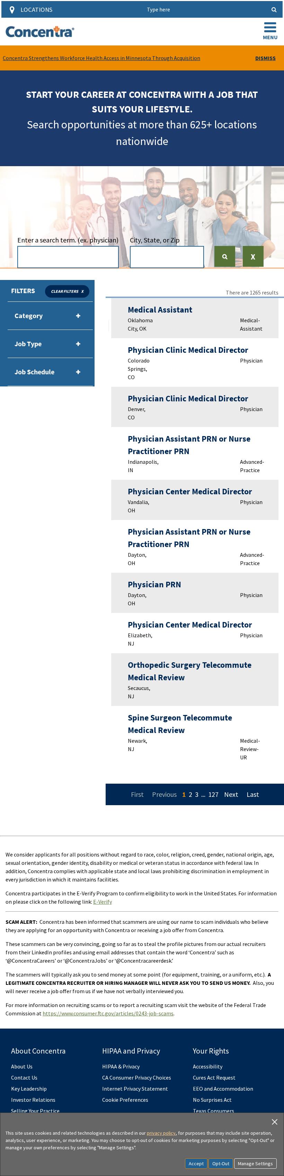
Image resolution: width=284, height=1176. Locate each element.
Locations (36, 10)
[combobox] (68, 257)
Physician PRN (154, 584)
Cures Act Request (214, 1077)
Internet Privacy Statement (135, 1088)
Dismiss (265, 57)
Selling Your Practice (35, 1110)
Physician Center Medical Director (190, 491)
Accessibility (207, 1066)
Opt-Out (220, 1163)
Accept (196, 1163)
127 (213, 794)
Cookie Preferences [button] (125, 1099)
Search (227, 256)
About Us (22, 1066)
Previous (164, 794)
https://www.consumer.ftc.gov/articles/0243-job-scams (108, 1013)
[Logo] (40, 31)
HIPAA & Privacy (121, 1066)
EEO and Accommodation (223, 1088)
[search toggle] (274, 9)
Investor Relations (33, 1099)
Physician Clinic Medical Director (188, 349)
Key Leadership (29, 1088)
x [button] (82, 291)
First (137, 794)
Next (231, 794)
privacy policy (161, 1133)
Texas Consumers (213, 1110)
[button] (270, 31)
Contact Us (24, 1077)
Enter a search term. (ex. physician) (67, 240)
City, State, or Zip (155, 240)
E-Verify (102, 901)
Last (253, 794)
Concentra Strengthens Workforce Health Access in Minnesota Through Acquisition (101, 57)
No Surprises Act (212, 1099)
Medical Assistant (160, 309)
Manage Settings (255, 1163)
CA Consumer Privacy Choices (136, 1077)
